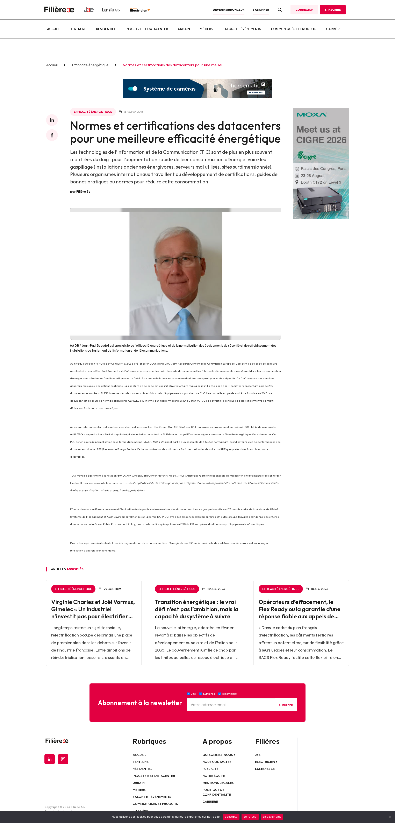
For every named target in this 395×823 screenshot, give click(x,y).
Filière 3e (83, 191)
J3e (257, 755)
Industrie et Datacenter (147, 29)
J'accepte (231, 816)
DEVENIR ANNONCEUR (228, 10)
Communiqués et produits (293, 29)
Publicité (210, 769)
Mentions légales (218, 783)
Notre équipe (213, 776)
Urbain (184, 29)
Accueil (53, 29)
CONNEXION (304, 10)
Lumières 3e (265, 769)
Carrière (334, 29)
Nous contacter (216, 762)
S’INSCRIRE (333, 10)
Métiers (206, 29)
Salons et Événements (242, 29)
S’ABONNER (261, 10)
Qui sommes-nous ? (218, 755)
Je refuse (250, 816)
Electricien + (266, 762)
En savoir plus (272, 816)
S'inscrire (286, 705)
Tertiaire (78, 29)
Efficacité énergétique (90, 65)
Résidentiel (106, 29)
